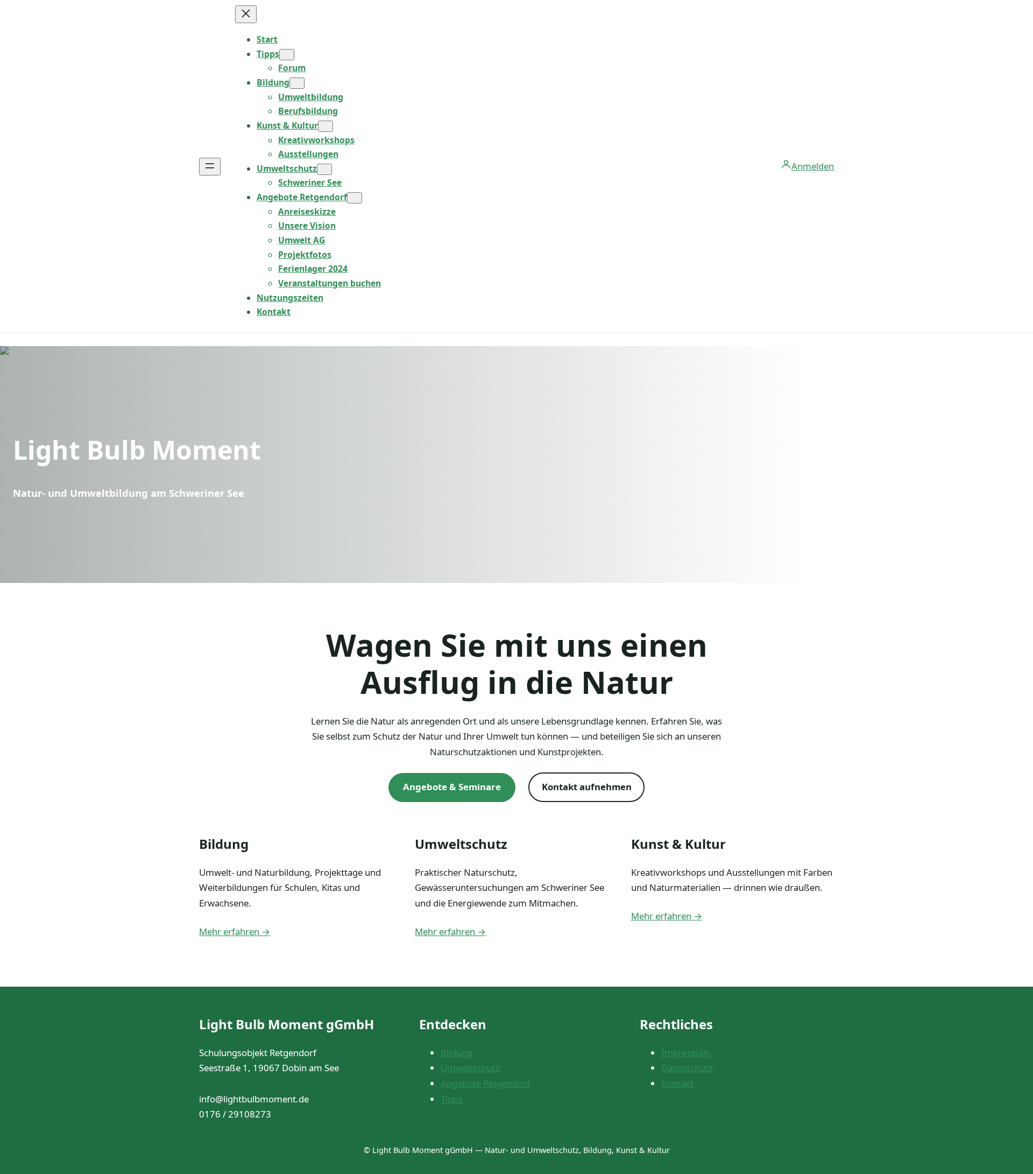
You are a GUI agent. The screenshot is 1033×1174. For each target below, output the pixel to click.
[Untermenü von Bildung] (297, 83)
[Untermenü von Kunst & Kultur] (325, 126)
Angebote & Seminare (452, 787)
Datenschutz (687, 1067)
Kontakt (677, 1083)
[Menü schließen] (246, 14)
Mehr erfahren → (234, 931)
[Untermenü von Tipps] (286, 54)
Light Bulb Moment (137, 449)
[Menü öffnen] (210, 166)
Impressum (685, 1052)
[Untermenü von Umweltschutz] (324, 169)
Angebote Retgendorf (485, 1083)
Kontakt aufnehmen (587, 787)
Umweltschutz (470, 1067)
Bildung (456, 1052)
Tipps (452, 1099)
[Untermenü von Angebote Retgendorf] (354, 197)
